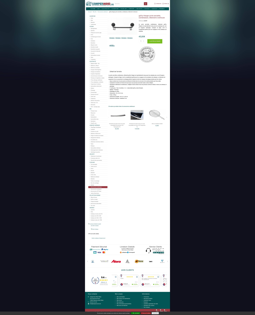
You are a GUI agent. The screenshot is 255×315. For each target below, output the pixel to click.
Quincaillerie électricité (96, 86)
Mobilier (93, 172)
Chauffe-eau (93, 123)
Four (92, 38)
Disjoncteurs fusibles (96, 84)
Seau (92, 57)
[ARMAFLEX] (93, 261)
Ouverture (115, 8)
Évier (92, 34)
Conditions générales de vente (151, 303)
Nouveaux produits (148, 298)
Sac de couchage (95, 183)
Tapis (92, 143)
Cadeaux (154, 8)
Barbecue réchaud (95, 176)
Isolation (93, 129)
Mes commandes (121, 296)
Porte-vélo (93, 174)
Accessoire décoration (96, 203)
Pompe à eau (94, 111)
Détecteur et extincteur (96, 156)
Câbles (92, 88)
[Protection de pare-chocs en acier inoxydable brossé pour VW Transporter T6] (117, 114)
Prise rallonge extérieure (96, 80)
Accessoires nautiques (96, 189)
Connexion (158, 3)
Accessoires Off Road (96, 191)
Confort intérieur (95, 125)
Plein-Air (124, 8)
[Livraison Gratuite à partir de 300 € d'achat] (94, 224)
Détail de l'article (116, 71)
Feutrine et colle (94, 131)
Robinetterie (93, 117)
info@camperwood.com (95, 303)
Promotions (146, 296)
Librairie (93, 209)
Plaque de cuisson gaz (96, 32)
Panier (166, 3)
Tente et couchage (95, 181)
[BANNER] (127, 261)
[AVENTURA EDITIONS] (116, 261)
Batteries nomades (95, 67)
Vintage (147, 8)
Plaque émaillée (94, 201)
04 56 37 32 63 (93, 302)
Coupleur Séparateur (95, 73)
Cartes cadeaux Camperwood (98, 238)
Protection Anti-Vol (95, 158)
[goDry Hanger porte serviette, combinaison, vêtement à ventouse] (112, 40)
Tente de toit (94, 166)
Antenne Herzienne (95, 100)
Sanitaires (93, 121)
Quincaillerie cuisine (95, 55)
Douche (92, 115)
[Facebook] (157, 310)
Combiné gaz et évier (96, 36)
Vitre (92, 18)
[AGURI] (162, 261)
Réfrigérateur (94, 28)
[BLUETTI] (150, 261)
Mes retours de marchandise (123, 298)
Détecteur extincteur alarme (97, 141)
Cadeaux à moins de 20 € (96, 213)
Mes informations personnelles (124, 303)
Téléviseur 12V (94, 102)
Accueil (90, 11)
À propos (146, 302)
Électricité (93, 61)
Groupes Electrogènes (96, 69)
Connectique (94, 92)
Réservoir (93, 113)
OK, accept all (135, 313)
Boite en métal (94, 199)
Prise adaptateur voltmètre (97, 82)
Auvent (92, 170)
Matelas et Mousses (95, 133)
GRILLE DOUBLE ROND (157, 123)
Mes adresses (120, 302)
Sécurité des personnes (96, 160)
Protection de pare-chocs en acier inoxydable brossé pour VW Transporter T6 (117, 125)
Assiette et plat (94, 47)
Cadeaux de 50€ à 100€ (96, 218)
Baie (92, 20)
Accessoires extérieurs (103, 11)
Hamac (92, 185)
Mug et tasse (94, 197)
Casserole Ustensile (95, 51)
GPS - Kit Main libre (95, 106)
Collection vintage (95, 195)
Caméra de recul (94, 94)
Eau (98, 8)
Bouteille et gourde (95, 49)
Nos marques (147, 307)
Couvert (92, 53)
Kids (92, 211)
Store (92, 168)
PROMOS (161, 8)
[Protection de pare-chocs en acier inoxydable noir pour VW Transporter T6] (137, 114)
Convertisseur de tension (96, 76)
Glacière (93, 30)
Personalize (155, 313)
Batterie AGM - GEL (95, 63)
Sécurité (139, 8)
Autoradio (93, 104)
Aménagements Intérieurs (97, 150)
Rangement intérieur (95, 137)
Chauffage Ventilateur (96, 127)
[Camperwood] (100, 3)
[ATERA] (104, 261)
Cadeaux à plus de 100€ (96, 220)
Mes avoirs (119, 300)
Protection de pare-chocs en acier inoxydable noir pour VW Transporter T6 (137, 125)
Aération (93, 22)
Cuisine (93, 8)
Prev (87, 261)
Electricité (106, 8)
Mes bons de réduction (122, 305)
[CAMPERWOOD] (147, 54)
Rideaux (92, 146)
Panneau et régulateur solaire (97, 78)
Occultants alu (94, 139)
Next (168, 261)
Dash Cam (93, 96)
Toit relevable (94, 164)
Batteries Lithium (95, 65)
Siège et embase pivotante (97, 135)
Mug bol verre (94, 45)
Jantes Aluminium (95, 193)
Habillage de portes (95, 152)
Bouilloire (93, 43)
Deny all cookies (146, 313)
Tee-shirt (93, 205)
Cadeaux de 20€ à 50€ (96, 216)
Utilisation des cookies (149, 305)
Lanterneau (93, 24)
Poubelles (93, 59)
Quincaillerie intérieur (96, 148)
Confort (131, 8)
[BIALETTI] (139, 261)
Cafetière (93, 41)
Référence (141, 20)
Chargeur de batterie (95, 71)
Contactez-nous (147, 300)
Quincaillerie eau (94, 119)
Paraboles (93, 98)
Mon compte (119, 294)
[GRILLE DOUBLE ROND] (157, 114)
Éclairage (93, 90)
